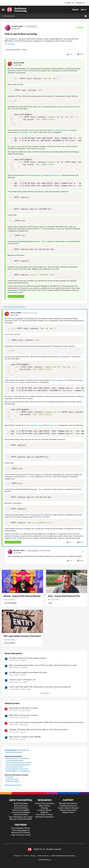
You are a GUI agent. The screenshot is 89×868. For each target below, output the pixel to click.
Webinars (44, 812)
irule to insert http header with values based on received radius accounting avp (40, 687)
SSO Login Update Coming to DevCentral (22, 636)
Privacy (33, 856)
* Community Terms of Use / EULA (18, 763)
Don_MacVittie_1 (25, 710)
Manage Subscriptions (68, 803)
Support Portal (68, 812)
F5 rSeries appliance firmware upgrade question (28, 658)
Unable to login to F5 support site (22, 680)
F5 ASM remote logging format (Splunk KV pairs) (28, 672)
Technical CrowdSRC (20, 810)
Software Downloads (68, 810)
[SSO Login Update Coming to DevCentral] (22, 621)
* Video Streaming (12, 781)
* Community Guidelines (14, 760)
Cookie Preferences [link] (44, 860)
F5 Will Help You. (17, 750)
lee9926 (23, 675)
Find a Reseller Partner (20, 828)
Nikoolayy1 (23, 725)
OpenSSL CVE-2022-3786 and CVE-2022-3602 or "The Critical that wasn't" (38, 730)
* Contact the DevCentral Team (17, 769)
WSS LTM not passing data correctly (23, 715)
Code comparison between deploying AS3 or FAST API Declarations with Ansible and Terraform (46, 722)
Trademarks (18, 856)
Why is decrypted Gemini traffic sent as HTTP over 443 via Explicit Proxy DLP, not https (43, 665)
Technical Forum (9, 16)
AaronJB (23, 732)
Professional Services (68, 806)
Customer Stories (44, 810)
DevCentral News (9, 600)
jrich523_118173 (17, 26)
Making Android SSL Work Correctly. (23, 708)
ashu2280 (23, 682)
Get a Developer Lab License (21, 817)
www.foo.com (26, 132)
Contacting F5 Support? (14, 752)
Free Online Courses (44, 815)
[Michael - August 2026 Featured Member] (22, 581)
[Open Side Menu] (3, 9)
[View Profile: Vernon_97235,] (10, 64)
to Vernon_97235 (45, 550)
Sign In (83, 9)
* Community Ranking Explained (17, 765)
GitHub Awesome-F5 (13, 785)
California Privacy (43, 856)
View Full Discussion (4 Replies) (14, 307)
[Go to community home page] (16, 9)
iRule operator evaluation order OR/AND (25, 737)
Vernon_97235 (18, 63)
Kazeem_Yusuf (25, 689)
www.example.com (62, 130)
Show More (11, 44)
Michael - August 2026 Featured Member (22, 596)
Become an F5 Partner (21, 832)
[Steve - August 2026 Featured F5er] (66, 581)
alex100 (22, 739)
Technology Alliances (21, 830)
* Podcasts (9, 777)
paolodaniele (24, 717)
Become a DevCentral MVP (21, 819)
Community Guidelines (20, 812)
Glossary (44, 808)
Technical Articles (21, 808)
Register (75, 9)
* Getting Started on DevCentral (17, 758)
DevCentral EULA (21, 815)
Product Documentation (44, 803)
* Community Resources (14, 767)
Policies (26, 856)
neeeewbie (24, 667)
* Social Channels (11, 779)
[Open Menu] (85, 16)
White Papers (44, 806)
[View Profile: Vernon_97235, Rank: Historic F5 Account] (7, 314)
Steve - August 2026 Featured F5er (64, 596)
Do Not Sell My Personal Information (63, 856)
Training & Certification (44, 817)
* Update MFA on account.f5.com (17, 771)
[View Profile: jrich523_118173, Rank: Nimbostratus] (8, 28)
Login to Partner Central (21, 835)
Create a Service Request (68, 808)
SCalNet (23, 660)
